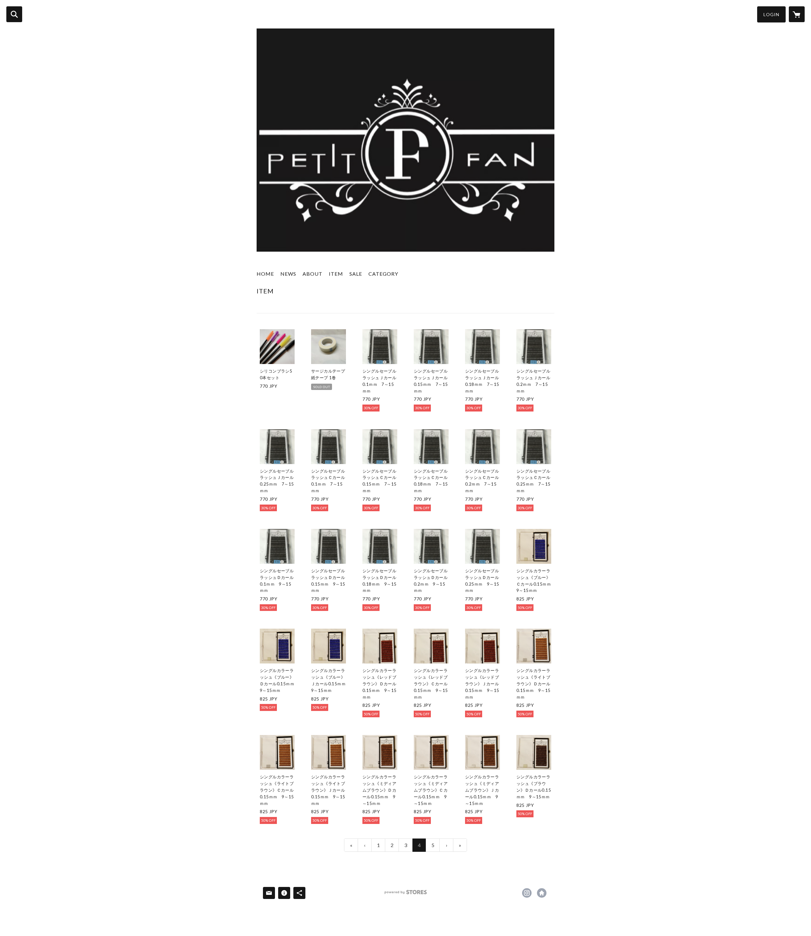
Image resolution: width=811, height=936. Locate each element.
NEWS (288, 274)
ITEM (336, 274)
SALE (355, 274)
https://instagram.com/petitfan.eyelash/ (527, 893)
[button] (771, 14)
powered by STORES (405, 894)
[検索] (14, 14)
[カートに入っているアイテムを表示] (797, 14)
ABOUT (312, 274)
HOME (265, 274)
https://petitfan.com (541, 893)
